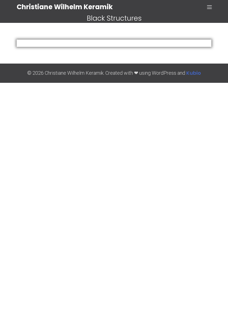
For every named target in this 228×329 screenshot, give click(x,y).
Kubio (193, 72)
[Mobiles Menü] (209, 7)
